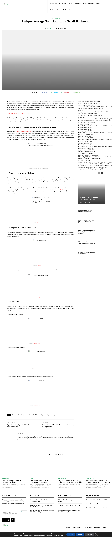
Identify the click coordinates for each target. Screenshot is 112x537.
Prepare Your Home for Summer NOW (96, 500)
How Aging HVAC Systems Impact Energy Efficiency (85, 211)
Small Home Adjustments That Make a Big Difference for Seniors (86, 232)
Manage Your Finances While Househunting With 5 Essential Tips (42, 511)
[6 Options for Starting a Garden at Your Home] (101, 253)
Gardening (5, 478)
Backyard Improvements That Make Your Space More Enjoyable (86, 221)
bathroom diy (15, 414)
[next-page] (102, 173)
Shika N (81, 202)
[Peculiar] (11, 437)
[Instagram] (8, 520)
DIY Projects (56, 18)
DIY (22, 414)
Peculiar (49, 28)
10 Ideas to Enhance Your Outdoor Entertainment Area (39, 500)
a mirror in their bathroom (23, 131)
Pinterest (39, 265)
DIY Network (38, 222)
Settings (89, 534)
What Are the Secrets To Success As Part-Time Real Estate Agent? (41, 506)
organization (28, 414)
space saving (60, 414)
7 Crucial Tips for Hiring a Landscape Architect (89, 199)
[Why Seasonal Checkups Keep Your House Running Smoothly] (101, 243)
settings (60, 535)
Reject (80, 534)
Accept (71, 534)
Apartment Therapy (36, 297)
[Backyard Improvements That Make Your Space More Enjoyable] (101, 221)
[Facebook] (18, 441)
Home (31, 478)
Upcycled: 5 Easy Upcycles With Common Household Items (20, 425)
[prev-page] (99, 173)
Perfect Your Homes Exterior (94, 504)
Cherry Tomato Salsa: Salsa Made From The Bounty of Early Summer (58, 425)
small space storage (50, 414)
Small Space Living (38, 414)
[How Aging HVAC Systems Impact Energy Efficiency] (101, 211)
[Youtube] (12, 520)
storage (68, 414)
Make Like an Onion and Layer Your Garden (98, 508)
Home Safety (90, 478)
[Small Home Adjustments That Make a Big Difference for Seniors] (101, 232)
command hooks (59, 190)
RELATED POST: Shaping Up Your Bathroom (19, 114)
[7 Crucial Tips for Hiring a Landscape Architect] (91, 187)
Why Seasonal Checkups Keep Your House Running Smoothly (86, 242)
